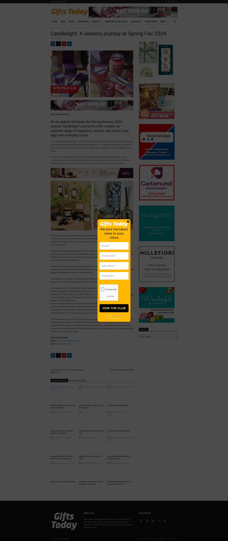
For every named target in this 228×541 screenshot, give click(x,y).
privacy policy (117, 316)
